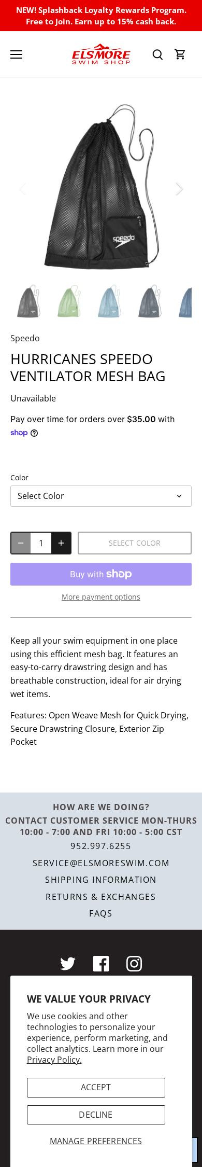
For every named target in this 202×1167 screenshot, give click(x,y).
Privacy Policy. (54, 1059)
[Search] (157, 54)
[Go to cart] (180, 54)
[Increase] (61, 543)
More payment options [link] (101, 597)
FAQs (100, 913)
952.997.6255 (100, 846)
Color (19, 477)
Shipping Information (101, 879)
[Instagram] (134, 963)
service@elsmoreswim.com (101, 863)
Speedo (25, 338)
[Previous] (23, 188)
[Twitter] (68, 963)
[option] (101, 188)
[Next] (179, 188)
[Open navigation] (16, 54)
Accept (96, 1087)
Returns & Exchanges (101, 896)
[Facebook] (101, 963)
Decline (95, 1114)
